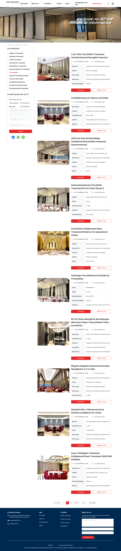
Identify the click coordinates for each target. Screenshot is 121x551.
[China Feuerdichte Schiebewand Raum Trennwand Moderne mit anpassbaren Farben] (53, 243)
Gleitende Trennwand (16, 56)
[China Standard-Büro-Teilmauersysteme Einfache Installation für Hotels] (53, 424)
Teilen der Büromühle (16, 79)
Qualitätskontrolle (43, 522)
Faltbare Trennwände (16, 53)
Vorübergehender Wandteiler (18, 88)
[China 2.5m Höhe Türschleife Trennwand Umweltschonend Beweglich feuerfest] (53, 68)
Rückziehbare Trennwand (17, 66)
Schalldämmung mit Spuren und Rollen (89, 98)
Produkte (17, 45)
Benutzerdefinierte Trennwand (19, 69)
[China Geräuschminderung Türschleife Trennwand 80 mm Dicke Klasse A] (53, 199)
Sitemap (50, 545)
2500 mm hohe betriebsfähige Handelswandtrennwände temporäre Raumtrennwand (88, 141)
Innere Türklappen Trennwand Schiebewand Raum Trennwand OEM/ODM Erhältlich (91, 456)
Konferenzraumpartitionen (18, 85)
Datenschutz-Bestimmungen (66, 545)
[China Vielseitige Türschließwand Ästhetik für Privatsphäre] (53, 290)
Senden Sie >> (88, 537)
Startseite (10, 45)
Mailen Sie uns (101, 90)
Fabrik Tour (42, 518)
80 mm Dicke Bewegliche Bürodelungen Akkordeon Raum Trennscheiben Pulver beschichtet (90, 322)
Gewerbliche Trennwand (17, 63)
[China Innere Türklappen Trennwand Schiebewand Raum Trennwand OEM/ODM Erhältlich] (53, 467)
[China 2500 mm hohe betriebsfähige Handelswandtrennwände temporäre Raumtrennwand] (53, 152)
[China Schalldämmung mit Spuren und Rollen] (53, 112)
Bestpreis (81, 90)
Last (83, 503)
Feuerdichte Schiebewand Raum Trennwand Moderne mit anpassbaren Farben (89, 232)
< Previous (57, 503)
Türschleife (14, 72)
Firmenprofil (42, 515)
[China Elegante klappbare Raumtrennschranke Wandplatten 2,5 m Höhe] (53, 380)
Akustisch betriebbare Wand (18, 75)
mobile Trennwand (15, 60)
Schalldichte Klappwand (17, 82)
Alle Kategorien (64, 526)
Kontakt (20, 131)
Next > (77, 503)
